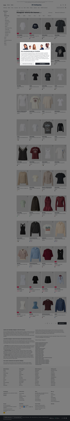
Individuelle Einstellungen (27, 63)
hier (29, 59)
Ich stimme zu (42, 63)
